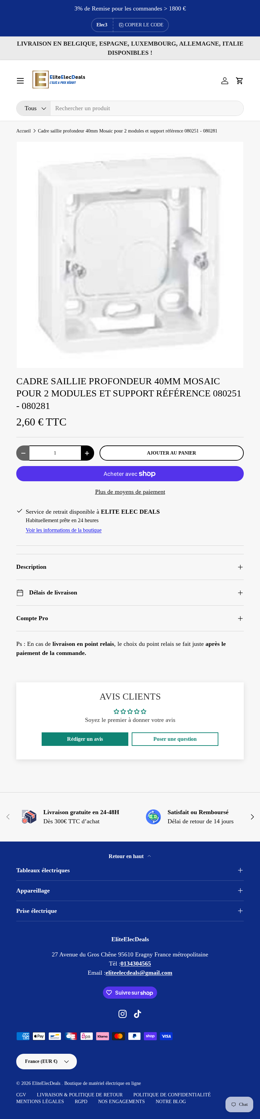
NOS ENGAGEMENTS (121, 1101)
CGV (21, 1094)
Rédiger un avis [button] (85, 739)
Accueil (23, 131)
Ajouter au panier (171, 453)
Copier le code (144, 24)
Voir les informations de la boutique (64, 530)
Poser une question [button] (175, 739)
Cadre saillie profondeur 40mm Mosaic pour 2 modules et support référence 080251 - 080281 (127, 131)
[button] (239, 80)
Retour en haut (127, 856)
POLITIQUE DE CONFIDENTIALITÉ (172, 1094)
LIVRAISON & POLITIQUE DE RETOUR (80, 1094)
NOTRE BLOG (171, 1101)
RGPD (81, 1101)
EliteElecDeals (47, 1083)
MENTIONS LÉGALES (40, 1101)
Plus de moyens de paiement (130, 491)
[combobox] (130, 108)
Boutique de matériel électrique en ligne (102, 1083)
